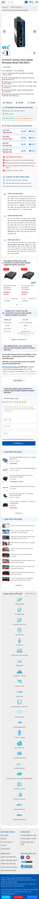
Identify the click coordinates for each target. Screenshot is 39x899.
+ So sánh (7, 300)
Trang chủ (5, 7)
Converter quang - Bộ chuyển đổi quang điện (15, 10)
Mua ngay (18, 897)
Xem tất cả (18, 513)
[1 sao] (15, 401)
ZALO (33, 131)
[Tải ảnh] (5, 419)
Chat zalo (32, 897)
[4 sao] (22, 401)
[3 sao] (20, 401)
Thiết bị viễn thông (16, 7)
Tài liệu (32, 103)
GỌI (24, 131)
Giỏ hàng (33, 2)
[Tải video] (10, 419)
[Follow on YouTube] (28, 857)
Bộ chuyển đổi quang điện (11, 367)
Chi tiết (20, 103)
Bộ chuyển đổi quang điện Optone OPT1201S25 (10, 287)
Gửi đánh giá (18, 443)
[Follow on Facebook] (22, 857)
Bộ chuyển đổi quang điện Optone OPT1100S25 (27, 287)
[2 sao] (17, 401)
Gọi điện (6, 897)
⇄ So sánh (6, 67)
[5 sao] (25, 401)
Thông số (9, 103)
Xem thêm (19, 585)
